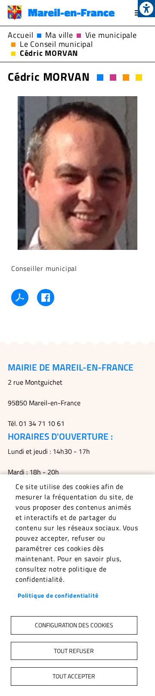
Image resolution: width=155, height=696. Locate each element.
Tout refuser (74, 651)
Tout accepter (74, 676)
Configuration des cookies (74, 625)
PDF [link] (19, 297)
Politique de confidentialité (58, 595)
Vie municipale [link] (111, 35)
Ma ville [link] (59, 35)
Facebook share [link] (45, 297)
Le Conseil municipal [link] (56, 44)
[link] (146, 8)
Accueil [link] (21, 35)
